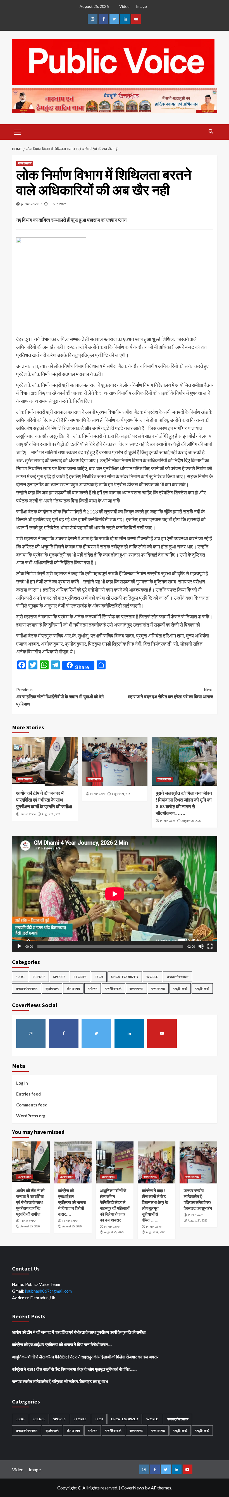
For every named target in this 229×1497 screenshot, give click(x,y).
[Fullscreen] (210, 946)
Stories (80, 976)
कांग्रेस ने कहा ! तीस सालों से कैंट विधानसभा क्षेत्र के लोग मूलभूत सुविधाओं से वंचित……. (74, 1369)
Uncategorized (124, 976)
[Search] (210, 131)
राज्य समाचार (25, 163)
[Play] (19, 946)
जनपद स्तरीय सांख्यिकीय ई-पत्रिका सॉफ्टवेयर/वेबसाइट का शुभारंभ (60, 1381)
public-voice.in (31, 204)
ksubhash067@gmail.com (48, 1290)
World (152, 976)
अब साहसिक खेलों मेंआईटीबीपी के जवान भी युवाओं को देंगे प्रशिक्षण (60, 697)
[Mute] (201, 946)
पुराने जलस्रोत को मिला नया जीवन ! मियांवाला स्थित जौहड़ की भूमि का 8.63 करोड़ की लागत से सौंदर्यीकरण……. (184, 803)
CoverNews (132, 1487)
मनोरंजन (92, 988)
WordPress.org (31, 1115)
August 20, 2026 (191, 821)
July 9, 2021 (58, 204)
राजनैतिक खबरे (113, 988)
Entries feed (28, 1093)
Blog (20, 976)
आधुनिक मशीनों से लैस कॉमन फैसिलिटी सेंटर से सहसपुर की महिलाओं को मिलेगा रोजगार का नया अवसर (85, 1356)
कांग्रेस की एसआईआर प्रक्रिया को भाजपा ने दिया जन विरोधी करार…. (72, 1202)
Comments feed (31, 1104)
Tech (99, 976)
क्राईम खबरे (52, 988)
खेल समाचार (73, 988)
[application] (114, 894)
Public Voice (28, 814)
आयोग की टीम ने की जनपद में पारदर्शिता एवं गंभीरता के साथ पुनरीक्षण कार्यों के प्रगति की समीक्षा (44, 800)
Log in (22, 1082)
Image (141, 6)
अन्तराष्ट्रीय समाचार (178, 976)
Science (39, 976)
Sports (59, 976)
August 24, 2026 (121, 794)
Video (124, 6)
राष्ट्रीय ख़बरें (202, 988)
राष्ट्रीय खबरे (180, 988)
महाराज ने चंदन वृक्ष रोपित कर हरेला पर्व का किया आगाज (170, 693)
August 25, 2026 (51, 814)
